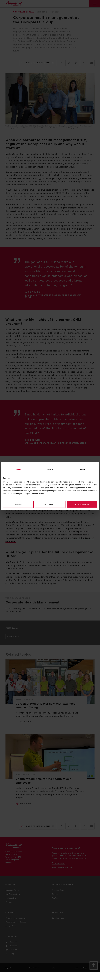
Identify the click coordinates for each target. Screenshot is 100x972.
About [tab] (82, 469)
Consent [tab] (17, 469)
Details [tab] (50, 469)
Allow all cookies (82, 504)
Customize (48, 504)
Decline (18, 504)
